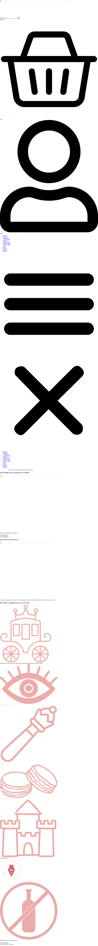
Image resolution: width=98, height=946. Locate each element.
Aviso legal (2, 762)
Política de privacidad (5, 704)
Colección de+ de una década (6, 239)
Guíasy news (4, 246)
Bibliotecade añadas (5, 236)
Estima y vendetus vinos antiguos (7, 244)
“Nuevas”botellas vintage (6, 241)
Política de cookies (4, 799)
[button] (49, 351)
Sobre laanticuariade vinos (5, 250)
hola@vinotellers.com (5, 534)
